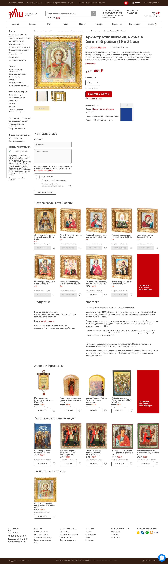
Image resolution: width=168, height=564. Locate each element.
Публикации (89, 540)
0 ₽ (126, 3)
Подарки (12, 106)
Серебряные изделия (16, 141)
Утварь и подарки (18, 92)
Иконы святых (55, 31)
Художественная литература (20, 47)
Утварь (99, 24)
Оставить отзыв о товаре (69, 534)
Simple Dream (154, 561)
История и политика (16, 44)
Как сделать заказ (34, 3)
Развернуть (90, 64)
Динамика (27, 561)
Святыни (12, 103)
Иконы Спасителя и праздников (16, 70)
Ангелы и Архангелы (71, 31)
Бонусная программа (67, 540)
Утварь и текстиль (16, 109)
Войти (137, 3)
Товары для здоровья (17, 129)
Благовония (13, 101)
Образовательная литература (15, 53)
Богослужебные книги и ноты (20, 39)
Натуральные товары (19, 118)
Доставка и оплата (16, 3)
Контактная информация (43, 537)
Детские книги (14, 57)
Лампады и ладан (15, 95)
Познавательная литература (19, 50)
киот (58, 17)
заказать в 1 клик (95, 99)
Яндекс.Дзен (116, 531)
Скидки (151, 24)
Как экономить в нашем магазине (92, 3)
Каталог (32, 24)
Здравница (116, 24)
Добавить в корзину (98, 94)
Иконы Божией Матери (17, 74)
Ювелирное (134, 24)
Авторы (88, 531)
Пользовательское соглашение (105, 561)
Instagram (114, 534)
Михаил (42, 108)
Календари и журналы (17, 60)
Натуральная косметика (18, 121)
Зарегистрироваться (152, 3)
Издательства (90, 534)
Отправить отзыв (45, 192)
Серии (87, 537)
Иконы (82, 24)
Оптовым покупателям (42, 540)
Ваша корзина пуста (152, 16)
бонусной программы (43, 170)
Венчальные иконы (16, 82)
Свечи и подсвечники (17, 98)
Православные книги (16, 41)
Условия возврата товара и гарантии (60, 3)
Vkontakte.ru (115, 537)
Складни (12, 80)
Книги (65, 24)
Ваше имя (38, 139)
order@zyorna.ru (109, 17)
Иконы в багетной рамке (103, 109)
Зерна (15, 13)
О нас (36, 543)
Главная (15, 24)
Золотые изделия (15, 138)
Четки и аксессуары (16, 112)
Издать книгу (64, 531)
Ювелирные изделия (19, 135)
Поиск (93, 13)
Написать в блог (66, 537)
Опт (49, 24)
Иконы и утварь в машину (18, 85)
